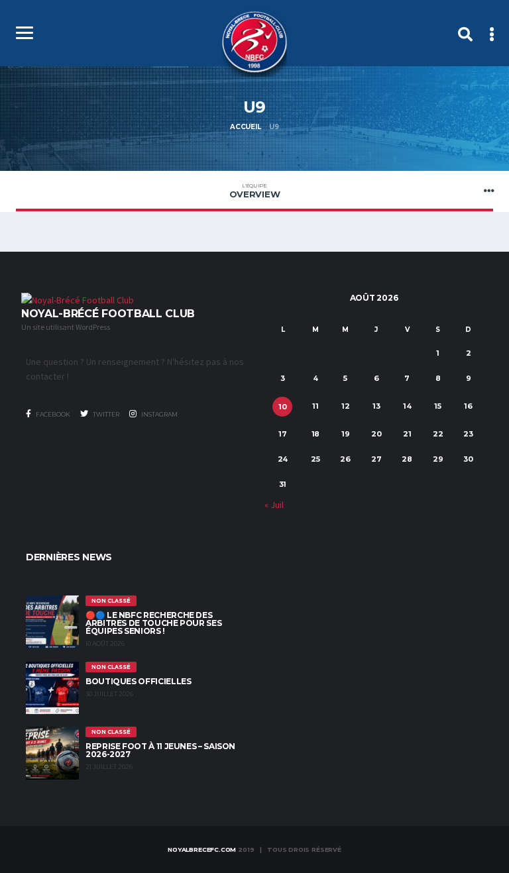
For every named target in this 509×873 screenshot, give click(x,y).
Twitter (105, 414)
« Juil (274, 505)
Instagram (159, 414)
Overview (254, 190)
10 (282, 406)
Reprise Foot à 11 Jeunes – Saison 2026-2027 (160, 750)
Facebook (52, 414)
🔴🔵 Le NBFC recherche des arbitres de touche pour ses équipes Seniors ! (153, 623)
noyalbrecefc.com (202, 849)
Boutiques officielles (138, 681)
